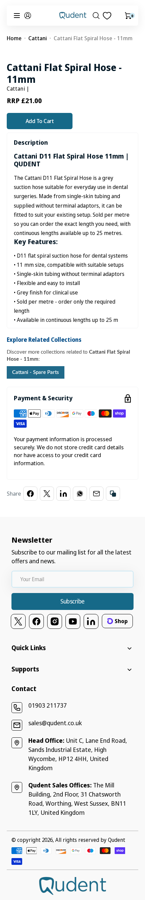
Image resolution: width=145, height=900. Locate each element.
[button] (27, 15)
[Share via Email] (96, 494)
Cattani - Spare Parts (35, 372)
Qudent (116, 840)
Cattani (37, 38)
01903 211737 (47, 705)
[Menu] (16, 15)
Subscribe (72, 601)
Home (14, 38)
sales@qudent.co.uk (55, 723)
